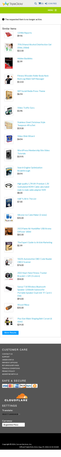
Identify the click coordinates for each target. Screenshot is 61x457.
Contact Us (7, 354)
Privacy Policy (8, 371)
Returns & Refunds (10, 365)
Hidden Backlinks (24, 58)
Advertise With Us (10, 374)
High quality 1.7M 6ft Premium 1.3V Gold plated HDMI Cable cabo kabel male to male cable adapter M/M (33, 186)
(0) (42, 3)
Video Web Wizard (26, 136)
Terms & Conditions (11, 368)
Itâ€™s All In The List (26, 199)
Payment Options (9, 362)
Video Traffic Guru (25, 108)
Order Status (8, 360)
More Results (10, 332)
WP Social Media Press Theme (31, 91)
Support (6, 357)
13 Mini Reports (24, 33)
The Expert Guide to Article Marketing (34, 242)
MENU (51, 10)
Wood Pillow (23, 305)
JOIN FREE (52, 3)
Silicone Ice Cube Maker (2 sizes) (32, 215)
